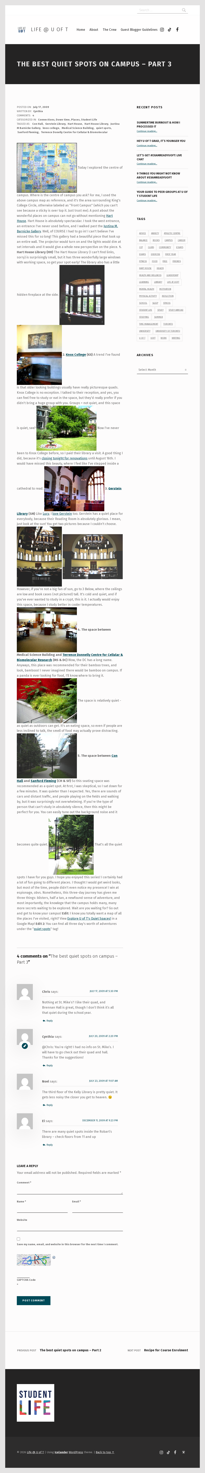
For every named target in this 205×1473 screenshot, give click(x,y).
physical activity (148, 296)
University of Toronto (168, 331)
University (144, 331)
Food (155, 261)
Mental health (146, 289)
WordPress (76, 1452)
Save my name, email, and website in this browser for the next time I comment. (67, 1244)
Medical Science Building (78, 127)
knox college (51, 127)
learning (144, 282)
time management (148, 324)
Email (76, 1201)
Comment (24, 1182)
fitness (143, 261)
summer (158, 317)
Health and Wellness (150, 275)
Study (160, 310)
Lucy (46, 514)
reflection (168, 296)
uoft (153, 338)
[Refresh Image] (54, 1257)
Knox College (76, 355)
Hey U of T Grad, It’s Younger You (161, 141)
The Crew (109, 30)
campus (169, 240)
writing (176, 338)
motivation (165, 289)
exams (142, 254)
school (143, 303)
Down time (63, 119)
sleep (155, 303)
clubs (151, 247)
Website (22, 1219)
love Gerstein (62, 514)
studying (144, 317)
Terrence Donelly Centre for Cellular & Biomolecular (74, 132)
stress (166, 303)
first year (170, 254)
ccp (141, 247)
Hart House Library (96, 123)
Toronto (168, 324)
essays (179, 247)
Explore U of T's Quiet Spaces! (89, 918)
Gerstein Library (55, 123)
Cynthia (38, 111)
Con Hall (37, 123)
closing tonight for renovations (64, 458)
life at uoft (173, 282)
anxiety (155, 233)
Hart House (75, 123)
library (158, 282)
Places (75, 119)
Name (21, 1201)
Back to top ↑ (105, 1452)
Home (80, 30)
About (93, 30)
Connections (46, 119)
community (165, 247)
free (165, 261)
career (181, 240)
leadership (172, 275)
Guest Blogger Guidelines (139, 30)
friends (177, 261)
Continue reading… (147, 131)
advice (142, 233)
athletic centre (172, 233)
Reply (49, 1020)
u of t (142, 338)
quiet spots (103, 127)
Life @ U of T (49, 29)
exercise (155, 254)
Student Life (89, 119)
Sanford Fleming (28, 132)
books (156, 240)
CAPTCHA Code (26, 1279)
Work (164, 338)
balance (143, 240)
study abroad (176, 310)
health (160, 268)
